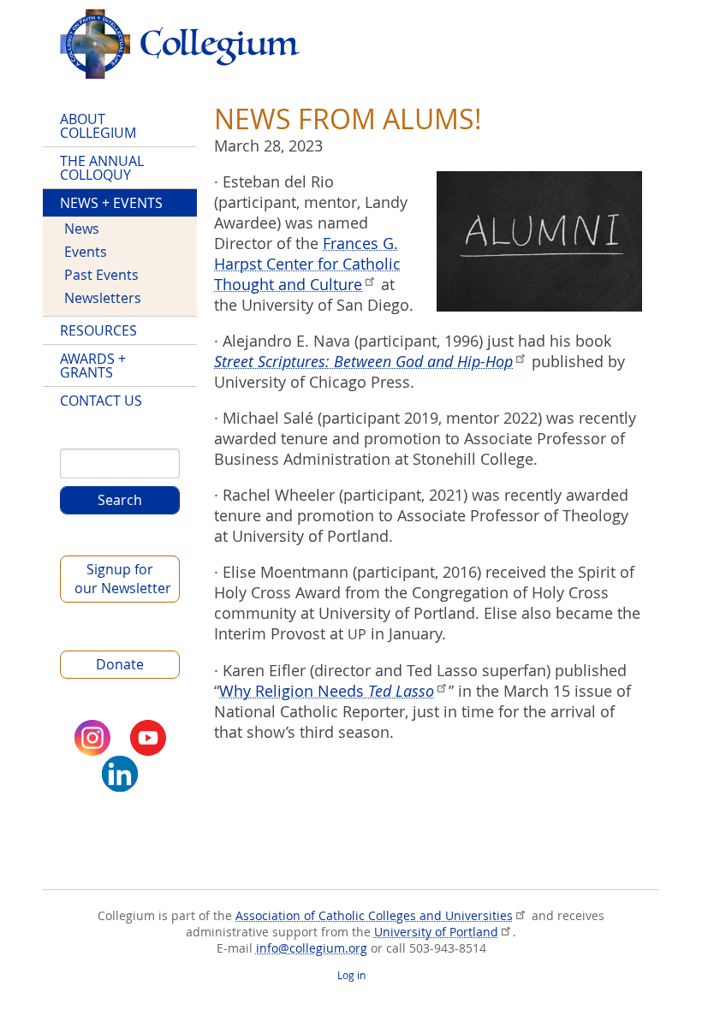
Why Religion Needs (326, 690)
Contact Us (101, 400)
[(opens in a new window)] (92, 738)
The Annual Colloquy (102, 168)
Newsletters (102, 297)
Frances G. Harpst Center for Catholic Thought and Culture (307, 263)
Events (85, 251)
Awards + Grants (93, 365)
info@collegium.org (311, 948)
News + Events (111, 202)
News (81, 228)
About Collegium (98, 126)
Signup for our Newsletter (122, 578)
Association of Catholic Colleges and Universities (374, 915)
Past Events (101, 274)
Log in (351, 975)
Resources (98, 330)
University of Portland (436, 932)
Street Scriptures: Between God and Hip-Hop (363, 361)
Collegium (180, 44)
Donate (120, 664)
